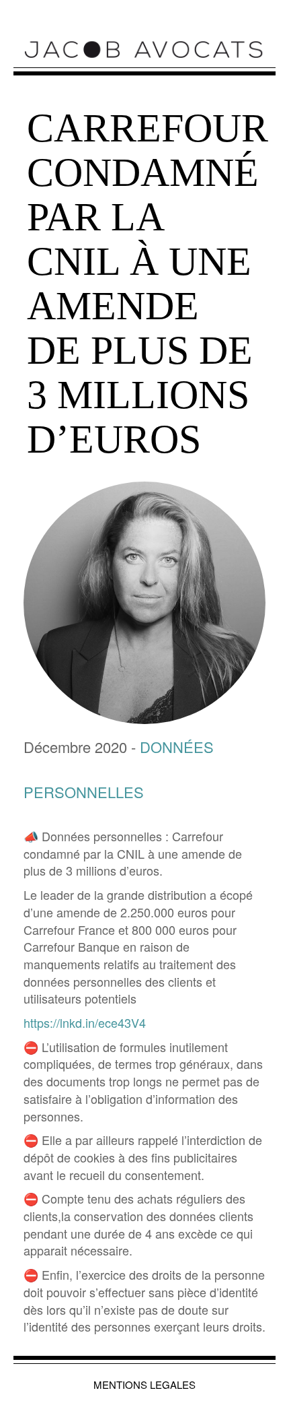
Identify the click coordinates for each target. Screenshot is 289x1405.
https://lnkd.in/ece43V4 (85, 1022)
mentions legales (144, 1384)
